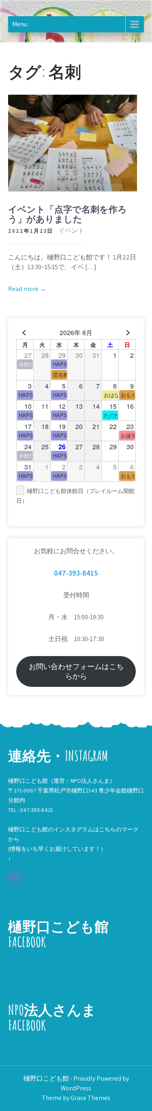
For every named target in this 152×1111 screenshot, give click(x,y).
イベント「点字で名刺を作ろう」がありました (67, 214)
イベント (71, 230)
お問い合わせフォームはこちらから (76, 671)
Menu (19, 24)
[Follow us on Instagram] (16, 877)
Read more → (27, 289)
